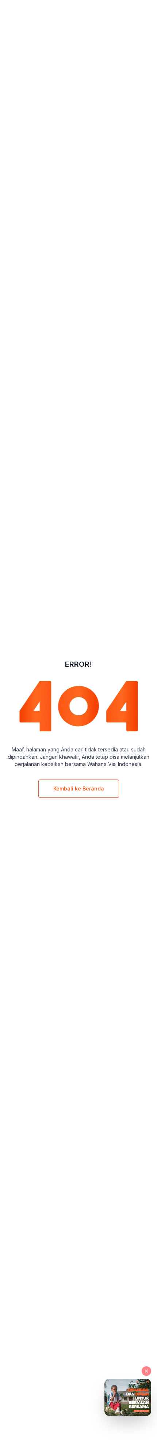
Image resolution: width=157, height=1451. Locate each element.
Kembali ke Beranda (78, 788)
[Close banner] (146, 1371)
